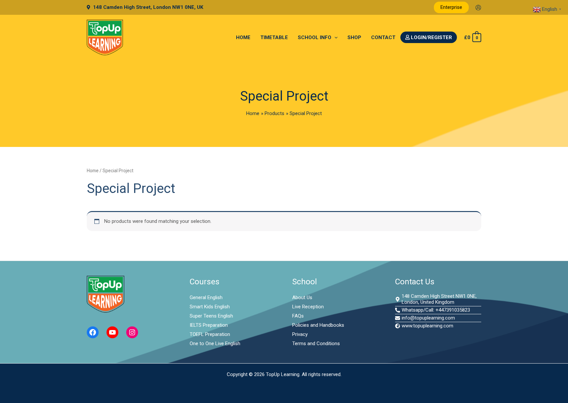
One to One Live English (215, 343)
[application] (334, 37)
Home (93, 170)
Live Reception (308, 307)
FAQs (298, 316)
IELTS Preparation (209, 325)
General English (206, 297)
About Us (302, 297)
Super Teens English (211, 316)
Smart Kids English (210, 307)
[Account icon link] (478, 8)
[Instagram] (132, 332)
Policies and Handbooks (318, 325)
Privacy (300, 334)
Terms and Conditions (316, 343)
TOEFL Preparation (210, 334)
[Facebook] (93, 332)
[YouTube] (112, 332)
